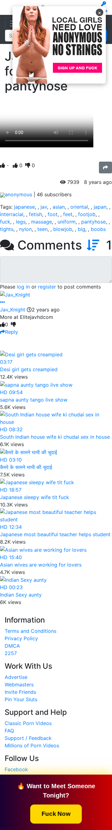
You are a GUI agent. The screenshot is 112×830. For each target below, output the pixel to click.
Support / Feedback (28, 738)
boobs (98, 229)
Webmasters (19, 684)
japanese (24, 207)
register (47, 287)
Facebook (16, 769)
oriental (79, 207)
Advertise (16, 677)
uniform (67, 222)
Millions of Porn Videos (32, 745)
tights (6, 229)
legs (21, 222)
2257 (11, 653)
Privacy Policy (21, 638)
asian (59, 207)
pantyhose (93, 222)
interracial (11, 214)
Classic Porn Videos (28, 723)
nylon (25, 229)
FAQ (9, 731)
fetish (35, 214)
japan (100, 207)
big (81, 229)
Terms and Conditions (30, 631)
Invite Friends (20, 692)
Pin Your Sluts (21, 699)
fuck (5, 222)
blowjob (62, 229)
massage (41, 222)
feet (67, 214)
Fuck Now (56, 813)
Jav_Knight (12, 309)
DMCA (12, 646)
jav (43, 207)
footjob (87, 214)
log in (23, 287)
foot (53, 214)
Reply (11, 332)
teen (42, 229)
